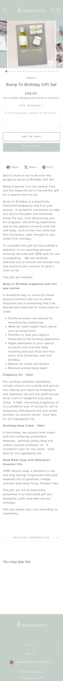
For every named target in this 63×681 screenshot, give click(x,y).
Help (30, 645)
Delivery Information (31, 537)
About (31, 654)
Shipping (25, 97)
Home (30, 77)
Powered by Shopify (31, 678)
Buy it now (31, 146)
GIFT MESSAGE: (31, 105)
